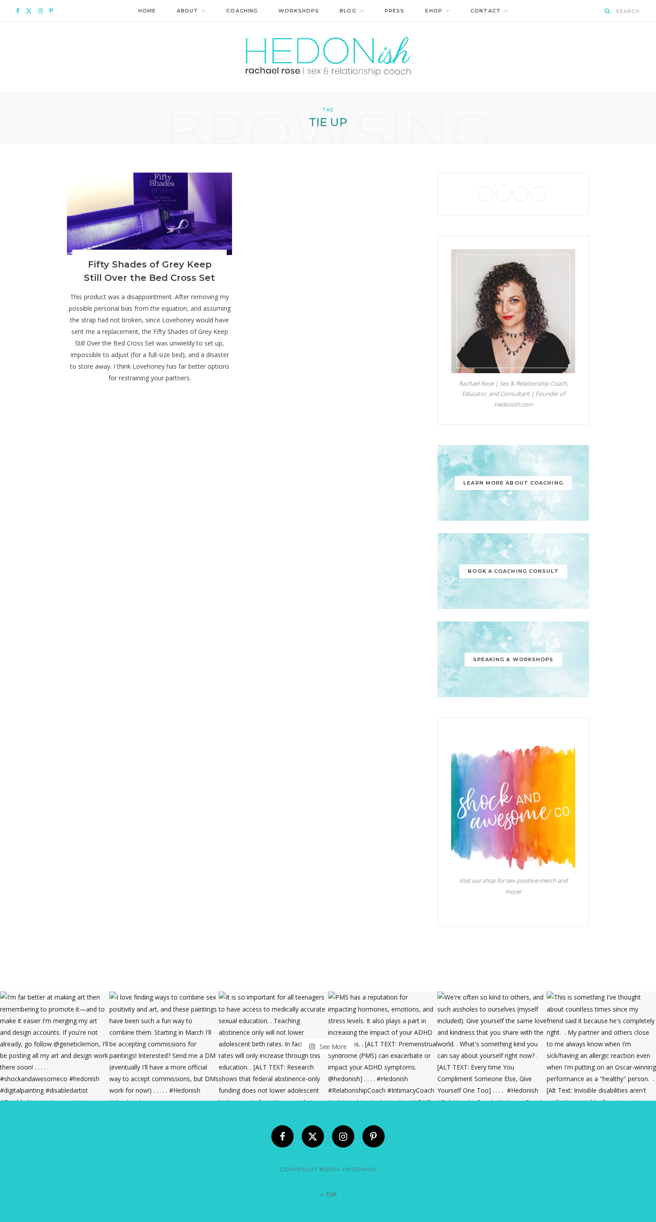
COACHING (242, 11)
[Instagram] (343, 1136)
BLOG (348, 11)
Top (330, 1194)
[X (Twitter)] (313, 1136)
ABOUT (188, 11)
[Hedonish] (328, 57)
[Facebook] (282, 1136)
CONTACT (485, 11)
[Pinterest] (373, 1136)
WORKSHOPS (298, 11)
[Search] (607, 11)
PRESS (395, 11)
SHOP (433, 11)
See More (332, 1046)
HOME (147, 11)
